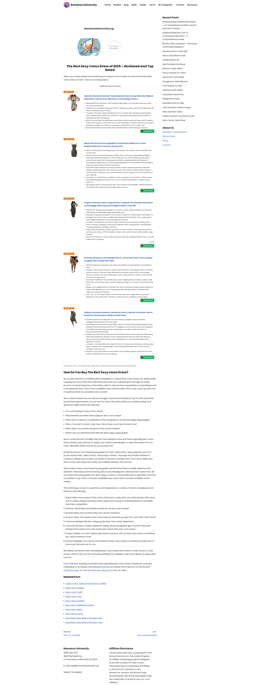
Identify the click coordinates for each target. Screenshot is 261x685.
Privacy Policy (169, 136)
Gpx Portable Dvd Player (174, 64)
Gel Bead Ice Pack (171, 98)
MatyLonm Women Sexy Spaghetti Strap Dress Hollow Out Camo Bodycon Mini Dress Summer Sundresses (115, 144)
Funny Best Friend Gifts (173, 94)
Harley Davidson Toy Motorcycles (179, 116)
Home (108, 4)
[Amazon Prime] (151, 242)
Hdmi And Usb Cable (172, 111)
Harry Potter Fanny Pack (174, 120)
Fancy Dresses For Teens (174, 72)
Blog (126, 4)
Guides (143, 4)
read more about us (100, 570)
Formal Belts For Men (172, 85)
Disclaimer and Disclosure (175, 132)
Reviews (117, 4)
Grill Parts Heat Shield (173, 90)
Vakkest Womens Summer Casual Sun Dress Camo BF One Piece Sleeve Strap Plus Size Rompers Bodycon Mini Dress (118, 314)
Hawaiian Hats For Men (173, 103)
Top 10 (152, 4)
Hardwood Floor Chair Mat (175, 51)
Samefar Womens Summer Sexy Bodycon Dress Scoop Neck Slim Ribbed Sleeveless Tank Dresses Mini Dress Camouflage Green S (118, 97)
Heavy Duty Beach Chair (174, 55)
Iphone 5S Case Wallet (173, 77)
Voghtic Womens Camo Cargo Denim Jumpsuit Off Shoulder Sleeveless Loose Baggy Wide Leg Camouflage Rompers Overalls (118, 204)
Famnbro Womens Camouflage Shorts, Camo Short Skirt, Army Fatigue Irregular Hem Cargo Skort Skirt (118, 259)
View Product (148, 131)
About (165, 140)
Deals (134, 4)
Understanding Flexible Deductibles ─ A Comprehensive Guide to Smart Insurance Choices (180, 25)
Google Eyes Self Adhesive (175, 81)
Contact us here (71, 570)
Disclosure (192, 4)
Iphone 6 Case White (172, 68)
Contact (180, 4)
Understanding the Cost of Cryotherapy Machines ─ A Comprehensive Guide (175, 36)
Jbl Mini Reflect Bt (171, 60)
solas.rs (78, 672)
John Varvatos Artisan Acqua (177, 107)
